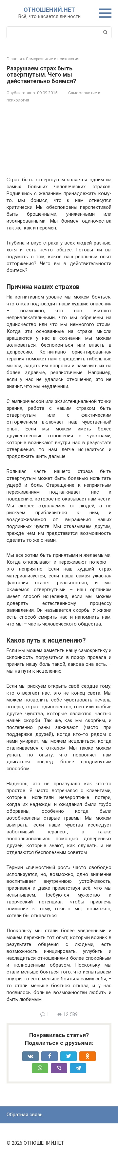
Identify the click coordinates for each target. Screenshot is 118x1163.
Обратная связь (25, 1115)
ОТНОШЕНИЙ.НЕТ (49, 9)
